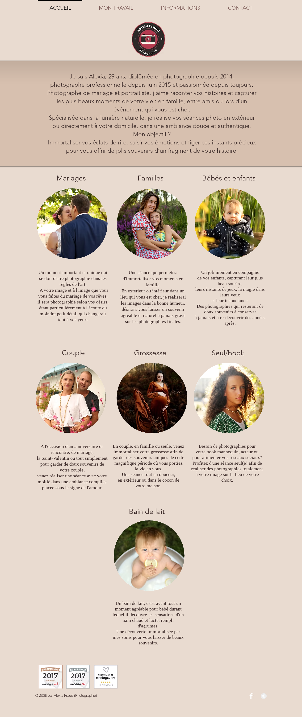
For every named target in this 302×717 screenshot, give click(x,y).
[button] (116, 6)
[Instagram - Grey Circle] (264, 696)
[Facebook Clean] (251, 696)
